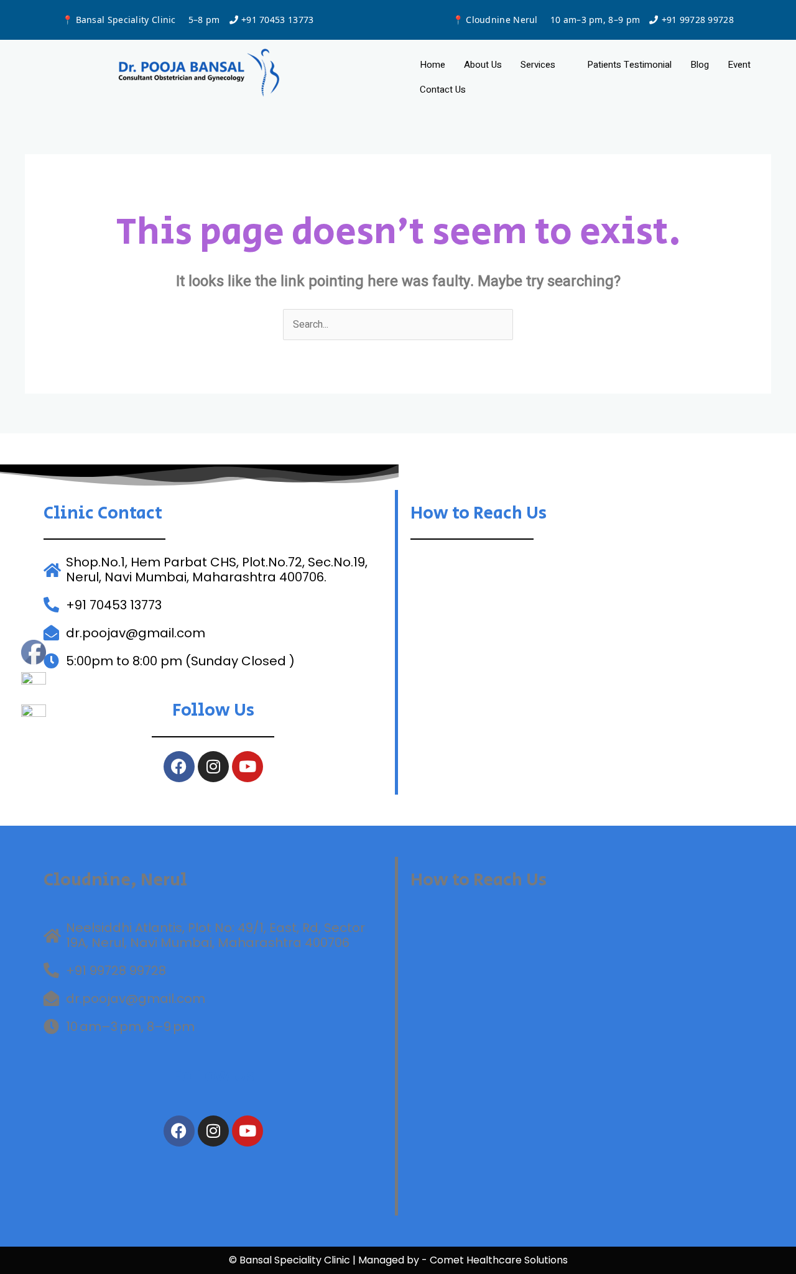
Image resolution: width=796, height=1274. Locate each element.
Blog (699, 65)
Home (432, 65)
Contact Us (443, 89)
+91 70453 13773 (277, 19)
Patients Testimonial (629, 65)
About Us (483, 65)
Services (538, 65)
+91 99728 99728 (698, 19)
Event (739, 65)
